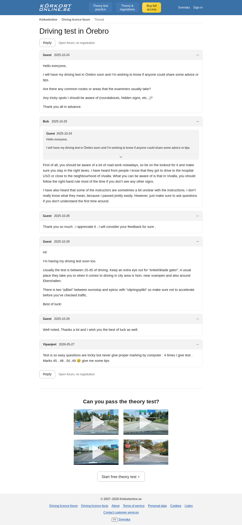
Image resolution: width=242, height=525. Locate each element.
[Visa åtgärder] (197, 55)
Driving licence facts (94, 505)
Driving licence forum (63, 505)
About (115, 505)
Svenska (184, 7)
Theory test (100, 7)
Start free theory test (119, 477)
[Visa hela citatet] (121, 157)
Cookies (175, 505)
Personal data (157, 505)
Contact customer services (121, 512)
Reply (47, 43)
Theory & (127, 7)
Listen (189, 505)
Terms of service (134, 505)
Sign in (198, 7)
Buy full (152, 7)
